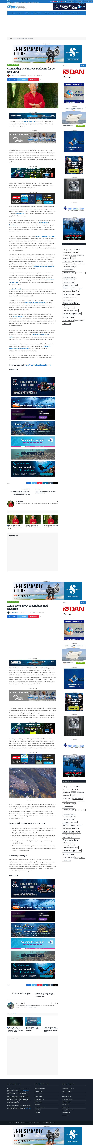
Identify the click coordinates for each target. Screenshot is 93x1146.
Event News (37, 1104)
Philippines (68, 291)
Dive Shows (73, 255)
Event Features (65, 1104)
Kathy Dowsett (15, 612)
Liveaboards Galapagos (80, 272)
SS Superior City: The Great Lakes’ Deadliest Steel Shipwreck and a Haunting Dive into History (15, 1029)
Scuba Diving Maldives (70, 310)
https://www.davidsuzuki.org (37, 365)
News (19, 13)
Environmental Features (67, 1099)
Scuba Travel (68, 317)
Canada (76, 249)
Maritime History (65, 1107)
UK (70, 323)
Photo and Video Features (67, 1109)
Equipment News (38, 1101)
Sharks (76, 320)
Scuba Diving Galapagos (68, 305)
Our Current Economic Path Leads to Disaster (51, 526)
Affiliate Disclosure (50, 1122)
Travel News (37, 1112)
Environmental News (13, 64)
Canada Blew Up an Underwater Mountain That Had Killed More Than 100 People (23, 2)
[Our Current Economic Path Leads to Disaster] (50, 519)
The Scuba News (20, 1122)
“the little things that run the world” (43, 266)
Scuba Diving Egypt (71, 303)
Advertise (78, 1)
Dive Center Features (66, 1094)
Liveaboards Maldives (69, 277)
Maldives (66, 288)
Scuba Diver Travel (71, 294)
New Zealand (79, 288)
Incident (71, 264)
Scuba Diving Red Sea (72, 313)
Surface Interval (58, 13)
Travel (47, 13)
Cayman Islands (67, 252)
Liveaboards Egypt (68, 272)
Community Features (66, 1091)
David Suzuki (15, 75)
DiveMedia (39, 1122)
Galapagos (65, 264)
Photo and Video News (40, 1107)
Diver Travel (66, 255)
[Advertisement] (46, 26)
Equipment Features (66, 1101)
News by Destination (74, 13)
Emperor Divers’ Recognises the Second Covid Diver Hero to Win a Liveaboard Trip (45, 994)
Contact (70, 1)
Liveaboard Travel (68, 282)
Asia (64, 250)
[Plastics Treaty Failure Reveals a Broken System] (33, 519)
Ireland (82, 264)
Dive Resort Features (66, 1096)
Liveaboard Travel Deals (70, 285)
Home (13, 13)
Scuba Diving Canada (68, 300)
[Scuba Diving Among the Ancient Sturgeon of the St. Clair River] (33, 1021)
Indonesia (77, 264)
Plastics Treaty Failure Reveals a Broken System (32, 526)
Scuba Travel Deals (68, 320)
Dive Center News (39, 1094)
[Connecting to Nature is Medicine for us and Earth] (32, 95)
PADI (64, 291)
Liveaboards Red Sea (69, 280)
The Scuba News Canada (30, 1007)
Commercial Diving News (40, 1088)
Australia (69, 250)
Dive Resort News (38, 1096)
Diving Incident (66, 258)
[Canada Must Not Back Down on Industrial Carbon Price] (15, 519)
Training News (38, 1109)
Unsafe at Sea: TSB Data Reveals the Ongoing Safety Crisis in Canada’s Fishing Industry (51, 1029)
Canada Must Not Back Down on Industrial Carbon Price (15, 527)
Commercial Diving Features (68, 1088)
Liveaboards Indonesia (67, 274)
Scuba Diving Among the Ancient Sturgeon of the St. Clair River (33, 1029)
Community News (38, 1091)
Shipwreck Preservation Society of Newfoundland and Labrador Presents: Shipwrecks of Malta (20, 493)
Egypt (72, 258)
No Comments (32, 75)
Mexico (73, 288)
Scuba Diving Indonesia (68, 308)
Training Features (66, 1112)
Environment (67, 261)
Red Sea (75, 291)
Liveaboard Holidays (69, 266)
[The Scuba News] (18, 7)
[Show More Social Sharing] (40, 79)
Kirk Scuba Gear (29, 1005)
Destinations (87, 1)
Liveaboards (68, 269)
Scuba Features (36, 13)
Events (27, 13)
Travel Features (65, 1115)
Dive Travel (80, 255)
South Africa (81, 320)
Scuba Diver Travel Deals (69, 298)
